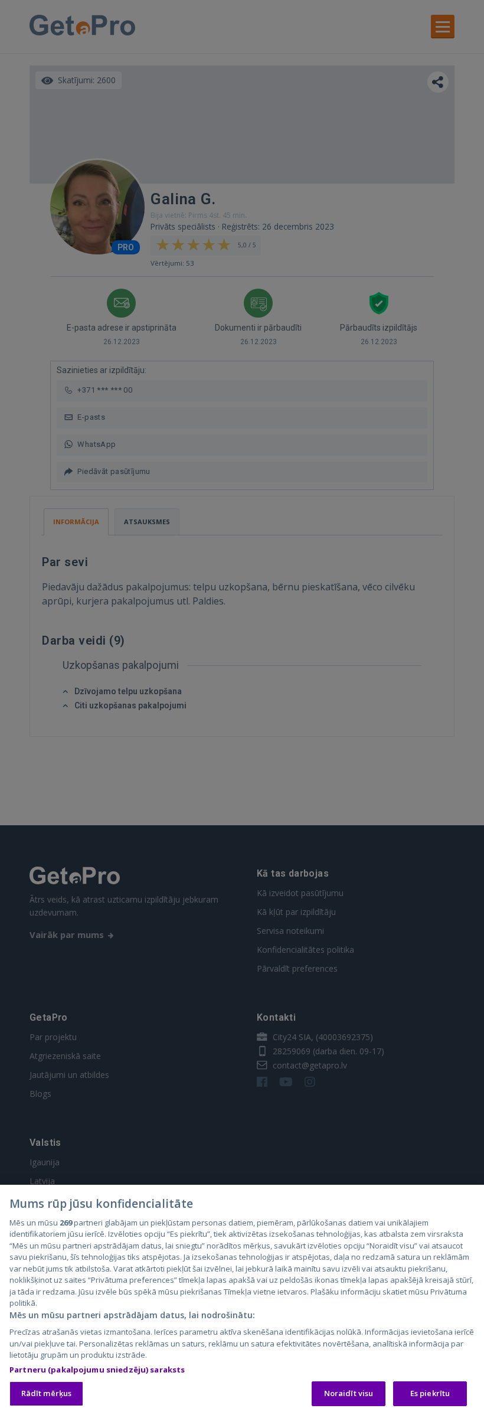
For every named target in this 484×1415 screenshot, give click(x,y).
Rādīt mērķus (46, 1393)
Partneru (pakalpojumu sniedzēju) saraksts (97, 1369)
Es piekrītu (430, 1393)
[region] (242, 1300)
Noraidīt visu (349, 1393)
